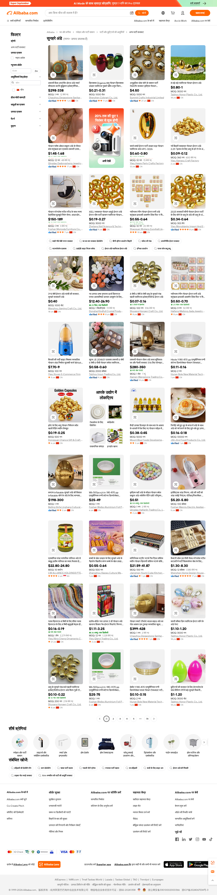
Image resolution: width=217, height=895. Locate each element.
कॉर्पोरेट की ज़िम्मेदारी (15, 812)
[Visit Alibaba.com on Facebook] (177, 839)
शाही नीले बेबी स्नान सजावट (62, 241)
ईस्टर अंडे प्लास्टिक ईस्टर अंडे (116, 248)
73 (147, 719)
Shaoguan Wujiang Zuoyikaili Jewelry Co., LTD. (147, 229)
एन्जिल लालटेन (142, 248)
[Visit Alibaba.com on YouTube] (204, 839)
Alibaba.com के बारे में (17, 792)
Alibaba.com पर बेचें (184, 799)
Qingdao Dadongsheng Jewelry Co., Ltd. (65, 163)
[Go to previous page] (100, 719)
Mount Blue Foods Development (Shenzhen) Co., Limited (147, 440)
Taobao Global (122, 879)
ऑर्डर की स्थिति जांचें (183, 812)
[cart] (173, 13)
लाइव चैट (137, 805)
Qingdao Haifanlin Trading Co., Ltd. (147, 509)
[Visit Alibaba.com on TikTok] (211, 839)
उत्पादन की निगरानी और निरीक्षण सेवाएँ (64, 825)
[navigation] (26, 376)
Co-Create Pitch (15, 805)
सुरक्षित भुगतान (55, 799)
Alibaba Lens (20, 864)
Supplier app (103, 864)
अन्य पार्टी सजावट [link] (136, 32)
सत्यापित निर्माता (97, 799)
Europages (157, 879)
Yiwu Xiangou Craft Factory (185, 160)
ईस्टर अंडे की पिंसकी (180, 768)
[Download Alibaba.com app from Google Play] (198, 864)
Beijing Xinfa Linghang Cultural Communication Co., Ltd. (65, 507)
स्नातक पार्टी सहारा (112, 768)
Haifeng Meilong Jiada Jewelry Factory (188, 311)
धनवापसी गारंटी (55, 805)
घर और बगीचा (65, 32)
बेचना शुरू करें (180, 805)
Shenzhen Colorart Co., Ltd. (103, 97)
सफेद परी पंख (146, 241)
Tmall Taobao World (92, 879)
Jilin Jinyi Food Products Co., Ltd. (188, 440)
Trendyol (144, 879)
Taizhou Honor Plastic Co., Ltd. (186, 94)
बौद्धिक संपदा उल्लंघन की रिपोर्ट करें (147, 825)
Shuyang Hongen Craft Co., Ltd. (146, 311)
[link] (212, 862)
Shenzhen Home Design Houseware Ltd (188, 572)
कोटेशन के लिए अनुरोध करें (102, 805)
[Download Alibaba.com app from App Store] (174, 864)
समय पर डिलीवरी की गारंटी (60, 812)
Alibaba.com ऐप (122, 864)
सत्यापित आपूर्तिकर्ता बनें (184, 818)
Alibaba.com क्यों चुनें (17, 799)
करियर (9, 818)
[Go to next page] (154, 719)
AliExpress (60, 879)
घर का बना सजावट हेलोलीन (93, 241)
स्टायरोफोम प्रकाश (59, 248)
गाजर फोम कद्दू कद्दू (164, 248)
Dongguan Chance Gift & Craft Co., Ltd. (65, 440)
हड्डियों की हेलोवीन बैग (22, 768)
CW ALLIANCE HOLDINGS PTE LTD (65, 572)
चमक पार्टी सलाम (67, 768)
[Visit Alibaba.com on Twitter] (191, 839)
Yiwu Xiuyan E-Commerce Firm (64, 374)
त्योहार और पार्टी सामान (85, 32)
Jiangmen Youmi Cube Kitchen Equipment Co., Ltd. (147, 572)
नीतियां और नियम (56, 831)
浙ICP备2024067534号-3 (195, 890)
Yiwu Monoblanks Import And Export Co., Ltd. (188, 226)
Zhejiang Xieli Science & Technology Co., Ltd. (106, 226)
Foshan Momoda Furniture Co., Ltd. (65, 229)
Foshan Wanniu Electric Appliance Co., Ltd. (188, 507)
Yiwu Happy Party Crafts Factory (147, 163)
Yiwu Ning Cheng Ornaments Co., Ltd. (65, 638)
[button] (132, 13)
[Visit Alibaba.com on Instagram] (197, 839)
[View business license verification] (139, 890)
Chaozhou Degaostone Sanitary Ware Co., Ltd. (65, 97)
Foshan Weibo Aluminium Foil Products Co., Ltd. (106, 507)
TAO (135, 879)
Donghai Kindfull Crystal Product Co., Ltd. (106, 311)
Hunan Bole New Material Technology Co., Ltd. (188, 374)
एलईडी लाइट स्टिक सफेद (85, 248)
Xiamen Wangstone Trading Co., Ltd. (147, 377)
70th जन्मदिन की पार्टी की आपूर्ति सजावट (57, 775)
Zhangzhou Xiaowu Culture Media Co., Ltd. (106, 572)
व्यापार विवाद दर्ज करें (141, 812)
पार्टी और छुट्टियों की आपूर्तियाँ (112, 32)
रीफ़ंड (135, 818)
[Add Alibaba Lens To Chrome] (49, 864)
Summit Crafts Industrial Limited (147, 97)
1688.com (73, 879)
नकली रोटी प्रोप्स (89, 768)
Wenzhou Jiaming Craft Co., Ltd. (65, 308)
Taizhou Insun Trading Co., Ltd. (105, 374)
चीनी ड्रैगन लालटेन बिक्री (122, 241)
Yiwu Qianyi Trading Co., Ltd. (103, 638)
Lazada (108, 879)
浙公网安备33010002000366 (164, 890)
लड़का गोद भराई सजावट (23, 775)
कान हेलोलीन (46, 768)
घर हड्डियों (133, 768)
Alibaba (50, 32)
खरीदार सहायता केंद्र (141, 799)
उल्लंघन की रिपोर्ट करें (142, 831)
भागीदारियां (179, 825)
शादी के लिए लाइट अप (155, 768)
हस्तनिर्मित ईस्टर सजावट (170, 241)
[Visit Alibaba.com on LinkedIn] (184, 839)
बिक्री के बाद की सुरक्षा (58, 818)
